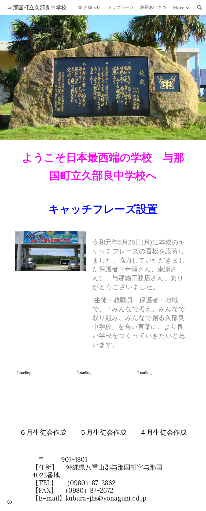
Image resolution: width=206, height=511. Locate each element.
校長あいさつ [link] (153, 7)
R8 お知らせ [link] (89, 7)
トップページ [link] (120, 7)
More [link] (178, 7)
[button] (199, 7)
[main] (103, 166)
